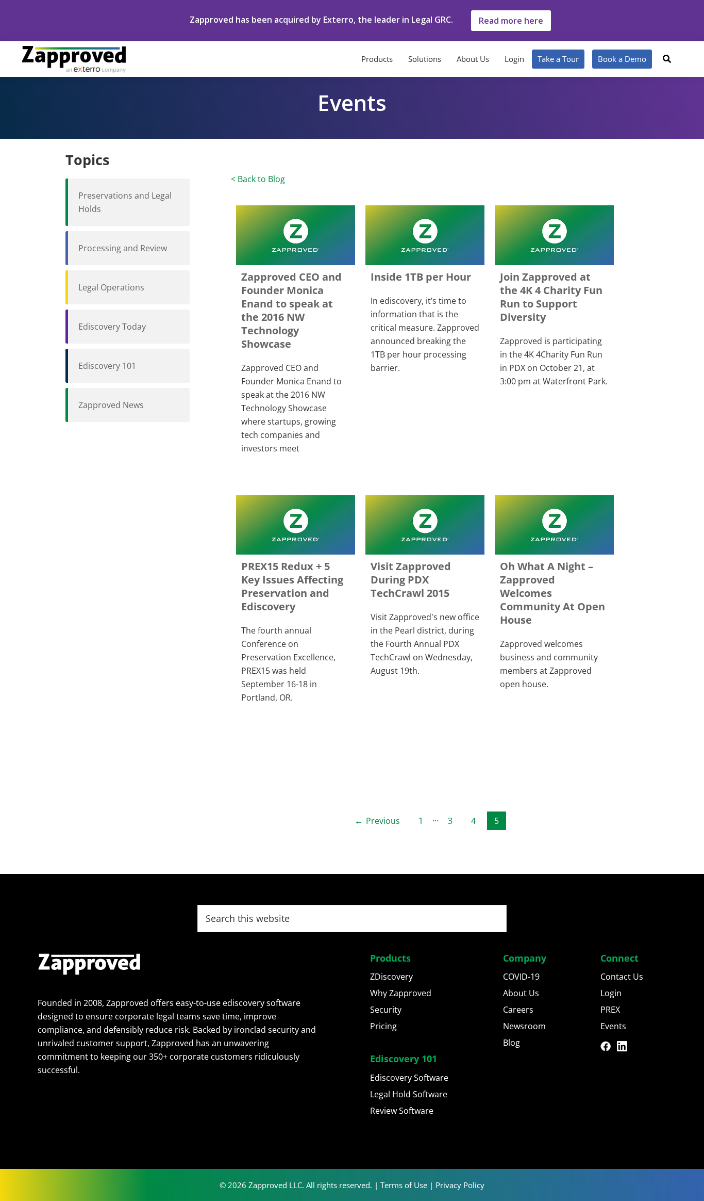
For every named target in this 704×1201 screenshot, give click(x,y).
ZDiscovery (391, 976)
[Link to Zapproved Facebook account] (608, 1047)
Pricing (383, 1026)
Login (611, 993)
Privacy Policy (459, 1185)
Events (613, 1026)
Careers (518, 1009)
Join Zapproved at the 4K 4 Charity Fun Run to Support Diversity (551, 297)
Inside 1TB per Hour (421, 277)
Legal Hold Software (408, 1094)
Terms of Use (403, 1185)
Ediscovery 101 (107, 365)
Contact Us (621, 976)
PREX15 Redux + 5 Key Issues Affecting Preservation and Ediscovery (292, 586)
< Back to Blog (258, 179)
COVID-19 (521, 976)
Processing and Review (122, 248)
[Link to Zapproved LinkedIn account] (625, 1047)
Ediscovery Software (409, 1077)
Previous (383, 820)
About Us (521, 993)
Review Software (401, 1110)
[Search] (667, 59)
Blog (511, 1042)
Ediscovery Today (112, 326)
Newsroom (524, 1026)
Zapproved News (111, 405)
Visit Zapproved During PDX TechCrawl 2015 (411, 579)
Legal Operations (111, 287)
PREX (610, 1009)
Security (385, 1009)
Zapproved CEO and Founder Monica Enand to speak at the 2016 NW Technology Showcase (291, 310)
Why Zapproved (400, 993)
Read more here (511, 20)
